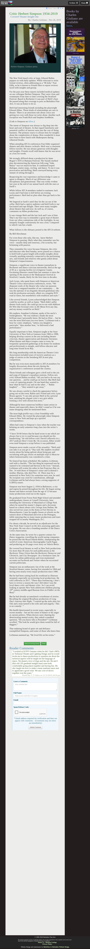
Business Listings (51, 942)
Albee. (31, 121)
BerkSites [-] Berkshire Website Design (56, 947)
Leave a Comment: (21, 681)
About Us (41, 942)
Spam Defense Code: (21, 707)
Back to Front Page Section (32, 643)
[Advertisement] (35, 833)
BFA (77, 128)
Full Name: (18, 693)
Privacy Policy (47, 944)
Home (83, 3)
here (69, 25)
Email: (16, 700)
